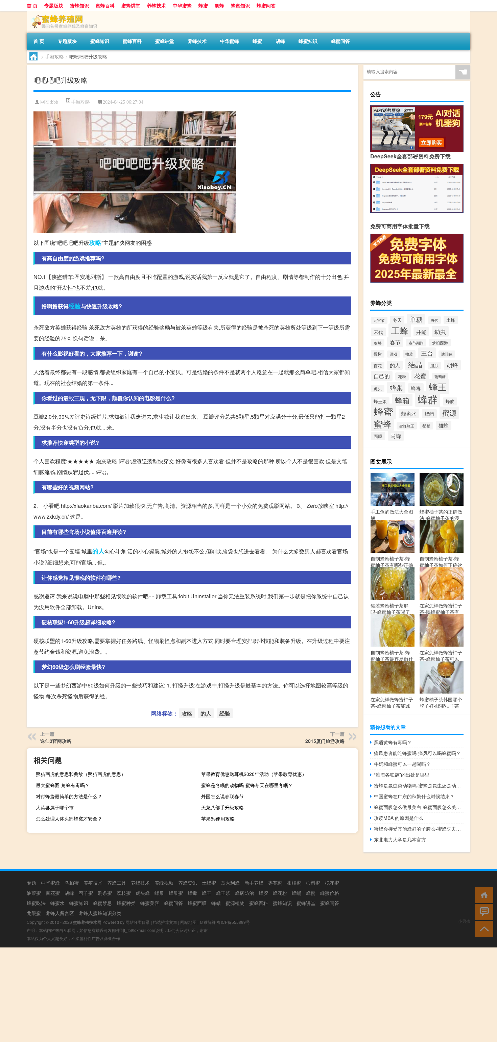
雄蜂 (444, 425)
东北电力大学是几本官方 (400, 839)
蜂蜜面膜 (197, 903)
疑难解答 (207, 922)
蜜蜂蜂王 (406, 425)
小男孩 (464, 921)
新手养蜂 (253, 882)
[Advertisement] (203, 994)
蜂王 (438, 386)
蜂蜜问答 (266, 5)
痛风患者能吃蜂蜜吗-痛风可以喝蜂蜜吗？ (417, 753)
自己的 (382, 376)
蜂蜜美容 (149, 903)
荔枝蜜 (124, 892)
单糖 (416, 318)
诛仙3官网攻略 (55, 740)
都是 (426, 425)
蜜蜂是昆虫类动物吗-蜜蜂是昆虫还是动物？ (419, 785)
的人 (98, 551)
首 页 (32, 5)
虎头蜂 (143, 892)
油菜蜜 (34, 892)
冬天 (397, 320)
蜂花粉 (280, 892)
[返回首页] (482, 894)
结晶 (415, 364)
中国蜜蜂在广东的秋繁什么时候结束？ (414, 796)
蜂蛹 (296, 892)
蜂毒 (416, 388)
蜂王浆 (380, 401)
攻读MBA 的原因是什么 (398, 817)
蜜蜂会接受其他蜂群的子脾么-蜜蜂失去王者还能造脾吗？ (419, 828)
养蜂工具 (116, 882)
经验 (75, 306)
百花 (378, 365)
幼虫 (440, 331)
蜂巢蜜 (176, 892)
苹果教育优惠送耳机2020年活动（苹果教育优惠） (254, 774)
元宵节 (379, 320)
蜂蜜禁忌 (102, 903)
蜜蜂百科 (105, 5)
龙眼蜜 (34, 913)
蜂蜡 (429, 413)
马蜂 (395, 436)
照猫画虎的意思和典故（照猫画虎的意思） (81, 774)
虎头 (378, 388)
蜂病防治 (244, 892)
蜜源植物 (235, 903)
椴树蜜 (313, 882)
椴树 (378, 354)
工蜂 (399, 330)
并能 (421, 331)
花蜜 (420, 375)
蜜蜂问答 (329, 903)
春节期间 (416, 342)
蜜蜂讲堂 (130, 5)
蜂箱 (402, 400)
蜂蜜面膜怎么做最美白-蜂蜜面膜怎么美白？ (419, 807)
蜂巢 (396, 387)
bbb (54, 102)
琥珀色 (446, 354)
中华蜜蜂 (182, 5)
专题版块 (53, 5)
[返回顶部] (482, 928)
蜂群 (427, 399)
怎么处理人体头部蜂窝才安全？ (69, 818)
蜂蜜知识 (240, 5)
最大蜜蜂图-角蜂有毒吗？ (63, 785)
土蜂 (450, 320)
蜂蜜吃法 (36, 903)
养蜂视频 (164, 882)
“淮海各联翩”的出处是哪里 (401, 774)
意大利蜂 (230, 882)
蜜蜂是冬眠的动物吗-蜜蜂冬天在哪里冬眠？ (247, 785)
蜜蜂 (382, 423)
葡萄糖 (440, 376)
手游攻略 (54, 56)
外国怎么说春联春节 (222, 796)
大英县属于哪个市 (55, 807)
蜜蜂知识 (79, 5)
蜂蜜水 (409, 413)
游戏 (393, 354)
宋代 (378, 332)
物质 (409, 354)
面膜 (378, 436)
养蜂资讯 (187, 882)
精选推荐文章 (165, 922)
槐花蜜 (332, 882)
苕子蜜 (86, 892)
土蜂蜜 (209, 882)
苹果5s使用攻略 (218, 818)
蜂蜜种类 (126, 903)
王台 (427, 352)
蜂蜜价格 (329, 892)
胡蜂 (219, 5)
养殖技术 (93, 882)
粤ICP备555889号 (233, 922)
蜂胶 (450, 401)
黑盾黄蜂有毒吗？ (393, 742)
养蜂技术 (156, 5)
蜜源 (449, 413)
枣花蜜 (275, 882)
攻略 (95, 242)
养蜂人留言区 (60, 913)
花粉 (402, 376)
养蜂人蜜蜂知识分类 (100, 913)
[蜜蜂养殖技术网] (62, 13)
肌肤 (434, 365)
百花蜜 (53, 892)
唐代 (434, 320)
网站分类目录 (137, 922)
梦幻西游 (440, 342)
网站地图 (188, 922)
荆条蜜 (105, 892)
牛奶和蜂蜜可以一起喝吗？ (402, 763)
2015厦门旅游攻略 (325, 740)
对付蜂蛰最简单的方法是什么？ (69, 796)
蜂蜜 (203, 5)
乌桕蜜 (72, 882)
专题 (31, 882)
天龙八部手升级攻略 (222, 807)
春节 (395, 342)
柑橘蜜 (294, 882)
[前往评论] (482, 911)
